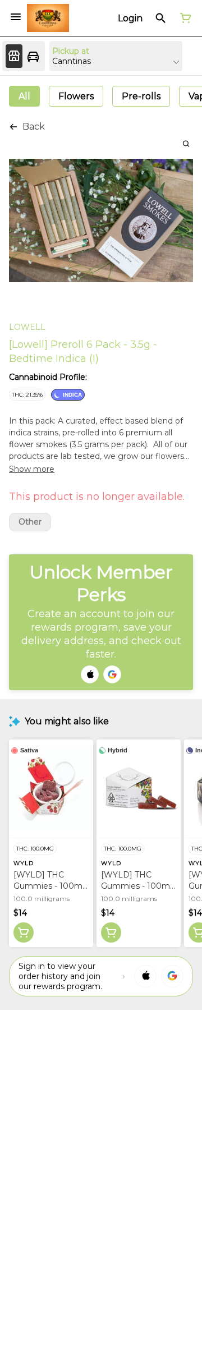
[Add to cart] (23, 932)
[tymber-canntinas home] (48, 18)
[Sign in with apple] (145, 976)
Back (33, 126)
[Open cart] (183, 18)
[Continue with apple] (90, 674)
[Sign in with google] (172, 976)
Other (30, 522)
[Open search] (161, 18)
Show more (31, 469)
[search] (186, 143)
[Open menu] (15, 17)
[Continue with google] (112, 674)
